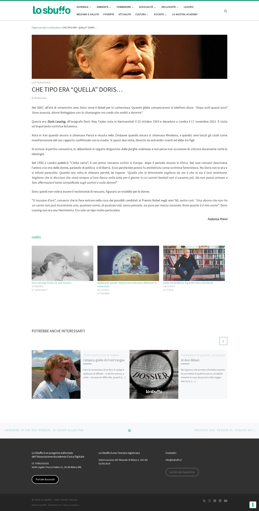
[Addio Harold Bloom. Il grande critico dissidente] (194, 263)
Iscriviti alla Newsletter (182, 472)
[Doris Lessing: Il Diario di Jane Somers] (63, 263)
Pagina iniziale (39, 27)
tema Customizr (71, 505)
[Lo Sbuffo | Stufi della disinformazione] (51, 10)
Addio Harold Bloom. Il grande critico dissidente (188, 282)
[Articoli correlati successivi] (223, 341)
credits (36, 237)
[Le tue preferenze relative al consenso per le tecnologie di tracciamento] (252, 504)
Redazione (41, 98)
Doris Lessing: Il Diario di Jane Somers (51, 282)
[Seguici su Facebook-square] (215, 501)
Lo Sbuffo (46, 499)
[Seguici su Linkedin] (220, 501)
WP (44, 505)
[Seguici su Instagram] (209, 501)
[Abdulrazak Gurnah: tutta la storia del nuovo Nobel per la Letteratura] (128, 263)
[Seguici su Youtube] (225, 501)
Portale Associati (45, 479)
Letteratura (54, 27)
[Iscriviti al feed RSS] (204, 501)
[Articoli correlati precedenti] (215, 341)
